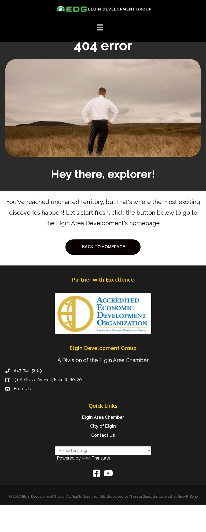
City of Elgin (103, 426)
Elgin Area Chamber (103, 417)
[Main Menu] (100, 27)
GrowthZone (188, 496)
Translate (101, 458)
